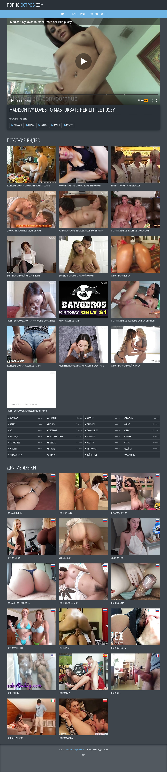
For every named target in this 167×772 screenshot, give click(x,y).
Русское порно (98, 14)
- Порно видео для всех (87, 749)
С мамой (17, 125)
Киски (31, 125)
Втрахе (69, 125)
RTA (83, 754)
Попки (56, 125)
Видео (63, 14)
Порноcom (25, 5)
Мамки (43, 125)
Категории (78, 14)
